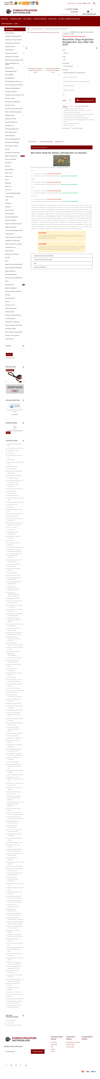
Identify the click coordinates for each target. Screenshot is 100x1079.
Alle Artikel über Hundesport (14, 475)
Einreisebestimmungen (12, 478)
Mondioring (10, 507)
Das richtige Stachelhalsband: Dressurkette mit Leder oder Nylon (14, 766)
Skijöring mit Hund (11, 677)
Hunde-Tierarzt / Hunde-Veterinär (15, 547)
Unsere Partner (11, 529)
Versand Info (54, 1042)
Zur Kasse (80, 3)
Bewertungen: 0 (66, 128)
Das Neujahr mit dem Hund (13, 575)
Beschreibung (33, 141)
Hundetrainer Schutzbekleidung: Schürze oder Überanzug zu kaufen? (15, 949)
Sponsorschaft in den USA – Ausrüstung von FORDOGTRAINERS (13, 653)
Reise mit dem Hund (12, 504)
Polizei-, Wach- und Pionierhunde (15, 489)
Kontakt (75, 12)
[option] (35, 75)
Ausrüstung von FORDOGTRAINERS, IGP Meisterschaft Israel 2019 (13, 588)
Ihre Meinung (10, 1022)
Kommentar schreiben (77, 128)
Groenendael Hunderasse (13, 598)
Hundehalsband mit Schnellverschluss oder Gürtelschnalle (12, 879)
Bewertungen (59, 141)
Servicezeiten (14, 414)
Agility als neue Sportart (13, 735)
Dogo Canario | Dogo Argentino (37, 28)
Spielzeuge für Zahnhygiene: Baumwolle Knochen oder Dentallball (14, 797)
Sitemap (53, 1049)
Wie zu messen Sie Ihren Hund (14, 1025)
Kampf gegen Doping (12, 466)
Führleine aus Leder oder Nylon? (15, 733)
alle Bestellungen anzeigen (73, 1042)
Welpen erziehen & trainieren (14, 703)
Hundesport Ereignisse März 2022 (15, 448)
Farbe (63, 50)
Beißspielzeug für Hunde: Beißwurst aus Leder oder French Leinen (15, 779)
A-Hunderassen (11, 453)
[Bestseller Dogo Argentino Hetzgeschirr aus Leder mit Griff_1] (53, 74)
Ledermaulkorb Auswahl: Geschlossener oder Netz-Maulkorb (13, 729)
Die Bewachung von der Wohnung (15, 502)
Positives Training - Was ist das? (14, 657)
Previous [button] (29, 75)
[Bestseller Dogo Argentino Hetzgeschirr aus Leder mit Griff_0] (35, 75)
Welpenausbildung (11, 469)
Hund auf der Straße (12, 572)
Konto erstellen (70, 1046)
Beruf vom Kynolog (12, 527)
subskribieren (38, 1051)
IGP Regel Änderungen (12, 450)
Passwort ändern (70, 1044)
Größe (63, 56)
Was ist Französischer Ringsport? (15, 866)
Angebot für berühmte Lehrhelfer (15, 998)
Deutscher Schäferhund (13, 495)
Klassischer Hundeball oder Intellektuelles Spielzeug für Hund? (14, 714)
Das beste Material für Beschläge (15, 774)
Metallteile (65, 69)
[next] (96, 48)
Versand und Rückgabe (46, 141)
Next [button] (59, 75)
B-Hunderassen (11, 459)
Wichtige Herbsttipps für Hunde (14, 842)
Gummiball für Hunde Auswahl (14, 738)
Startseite (29, 29)
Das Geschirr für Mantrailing (14, 992)
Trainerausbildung (11, 1020)
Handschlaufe (65, 63)
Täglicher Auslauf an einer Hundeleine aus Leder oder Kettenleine (13, 619)
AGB (52, 1046)
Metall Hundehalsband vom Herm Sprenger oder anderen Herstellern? (15, 804)
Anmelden (87, 3)
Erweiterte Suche (10, 357)
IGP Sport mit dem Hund (13, 516)
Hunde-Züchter (11, 540)
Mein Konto (72, 3)
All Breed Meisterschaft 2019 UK (15, 710)
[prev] (26, 48)
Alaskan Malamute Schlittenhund (15, 513)
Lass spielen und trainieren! (13, 688)
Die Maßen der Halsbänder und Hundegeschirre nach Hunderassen (14, 555)
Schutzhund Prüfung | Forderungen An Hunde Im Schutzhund (13, 638)
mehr (8, 432)
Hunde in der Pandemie (13, 762)
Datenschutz (54, 1044)
